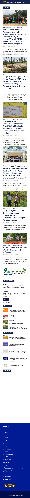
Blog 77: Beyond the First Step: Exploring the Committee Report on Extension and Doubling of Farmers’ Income (14, 215)
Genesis (6, 432)
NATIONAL (14, 164)
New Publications (13, 335)
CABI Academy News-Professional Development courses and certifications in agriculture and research (18, 328)
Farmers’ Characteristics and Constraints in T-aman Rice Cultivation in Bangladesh (17, 352)
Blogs (4, 74)
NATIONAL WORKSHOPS (17, 27)
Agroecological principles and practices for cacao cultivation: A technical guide (17, 338)
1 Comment (14, 46)
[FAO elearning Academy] (5, 316)
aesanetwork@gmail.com (8, 474)
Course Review (8, 459)
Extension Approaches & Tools (14, 119)
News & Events (12, 308)
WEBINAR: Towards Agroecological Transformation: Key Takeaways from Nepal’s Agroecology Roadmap (17, 311)
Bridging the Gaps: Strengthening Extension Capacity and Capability (16, 322)
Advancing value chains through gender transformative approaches (17, 345)
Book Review (7, 456)
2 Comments (16, 135)
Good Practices (8, 449)
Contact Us (7, 437)
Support (6, 440)
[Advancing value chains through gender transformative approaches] (5, 344)
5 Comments (14, 91)
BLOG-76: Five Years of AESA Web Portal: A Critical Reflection (15, 249)
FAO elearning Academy (14, 316)
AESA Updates (8, 435)
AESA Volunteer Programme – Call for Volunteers (15, 493)
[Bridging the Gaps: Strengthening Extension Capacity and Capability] (5, 321)
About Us (7, 430)
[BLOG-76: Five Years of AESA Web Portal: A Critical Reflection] (15, 238)
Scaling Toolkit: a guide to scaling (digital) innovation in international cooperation (18, 359)
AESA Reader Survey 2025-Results (16, 365)
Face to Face (7, 451)
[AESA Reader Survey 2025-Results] (5, 365)
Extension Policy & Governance (14, 208)
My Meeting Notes (7, 27)
